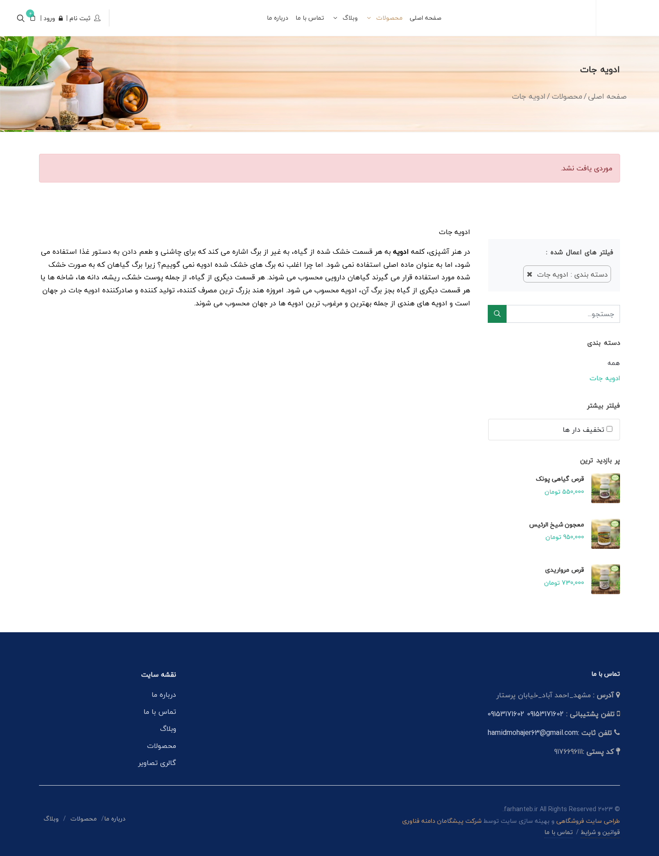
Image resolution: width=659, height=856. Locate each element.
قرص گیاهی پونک (560, 478)
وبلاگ (168, 728)
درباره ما (164, 694)
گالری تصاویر (157, 762)
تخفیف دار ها (585, 429)
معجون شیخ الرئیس (556, 524)
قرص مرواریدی (564, 569)
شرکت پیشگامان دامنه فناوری (441, 820)
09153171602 (545, 714)
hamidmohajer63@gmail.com (533, 732)
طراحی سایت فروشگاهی (587, 820)
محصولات (161, 745)
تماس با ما (159, 711)
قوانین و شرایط (600, 832)
